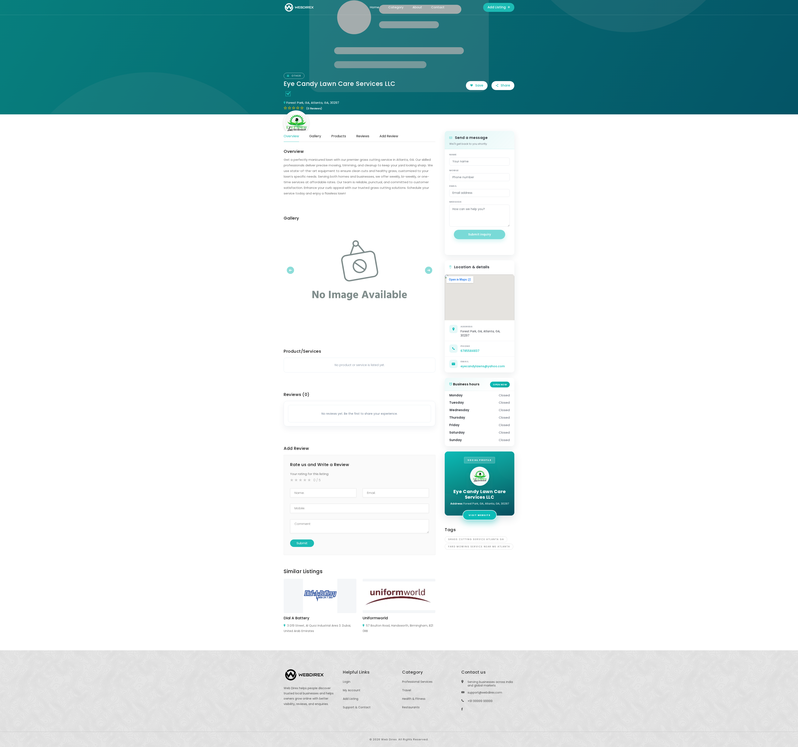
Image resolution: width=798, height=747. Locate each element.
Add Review (388, 136)
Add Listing (497, 7)
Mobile (454, 170)
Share (505, 85)
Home (374, 7)
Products (338, 136)
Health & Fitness (413, 699)
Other (296, 75)
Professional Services (417, 682)
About (417, 7)
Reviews (362, 136)
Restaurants (411, 707)
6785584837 (470, 351)
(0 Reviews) (314, 108)
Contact (438, 7)
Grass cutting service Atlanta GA (476, 539)
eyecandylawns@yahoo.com (483, 366)
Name (453, 154)
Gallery (315, 136)
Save (478, 85)
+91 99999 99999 (480, 701)
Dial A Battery (296, 618)
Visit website (479, 515)
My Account (351, 690)
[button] (295, 270)
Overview (291, 136)
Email (453, 186)
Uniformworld (375, 618)
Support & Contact (357, 707)
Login (346, 682)
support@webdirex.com (485, 692)
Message (455, 201)
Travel (406, 690)
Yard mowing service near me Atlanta (479, 546)
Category (395, 7)
